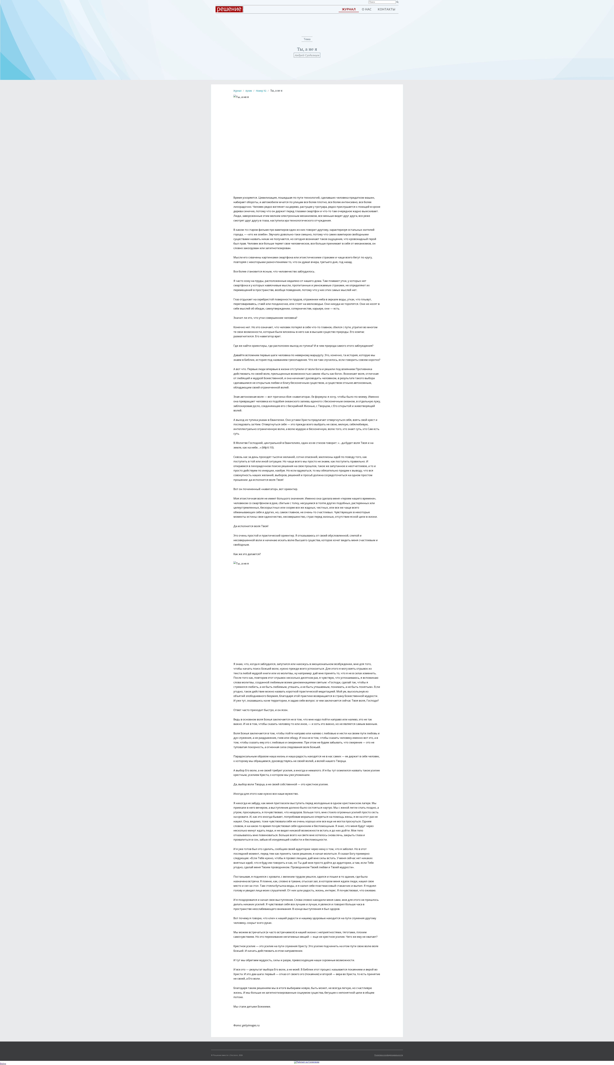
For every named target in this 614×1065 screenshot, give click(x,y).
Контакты (386, 9)
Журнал (349, 9)
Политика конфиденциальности (388, 1055)
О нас (366, 9)
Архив (248, 90)
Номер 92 (261, 90)
